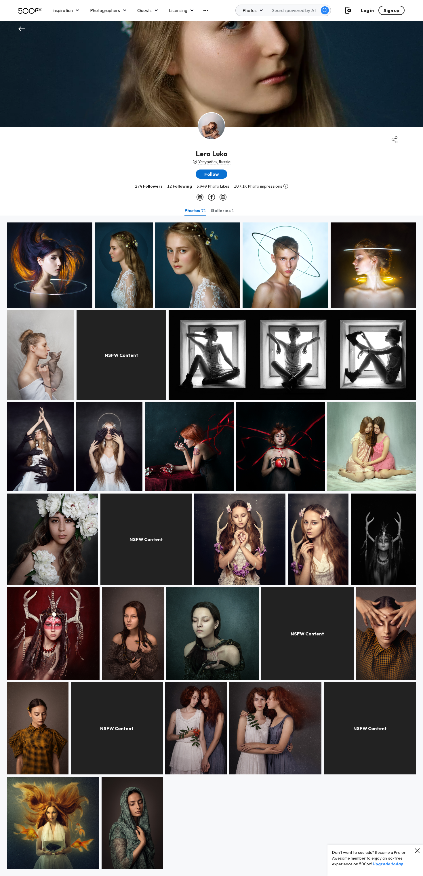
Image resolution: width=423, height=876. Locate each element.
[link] (49, 265)
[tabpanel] (211, 546)
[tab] (195, 210)
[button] (324, 10)
